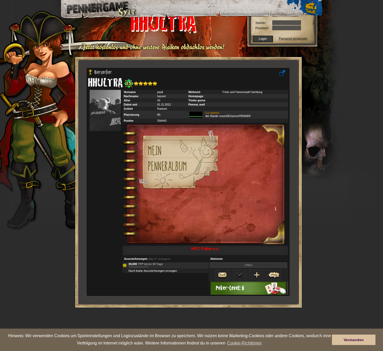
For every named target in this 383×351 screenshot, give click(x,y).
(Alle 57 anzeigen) (159, 258)
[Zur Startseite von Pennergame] (97, 8)
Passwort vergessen (293, 38)
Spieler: (260, 23)
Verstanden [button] (354, 340)
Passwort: (262, 28)
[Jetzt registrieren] (155, 50)
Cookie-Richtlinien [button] (244, 343)
